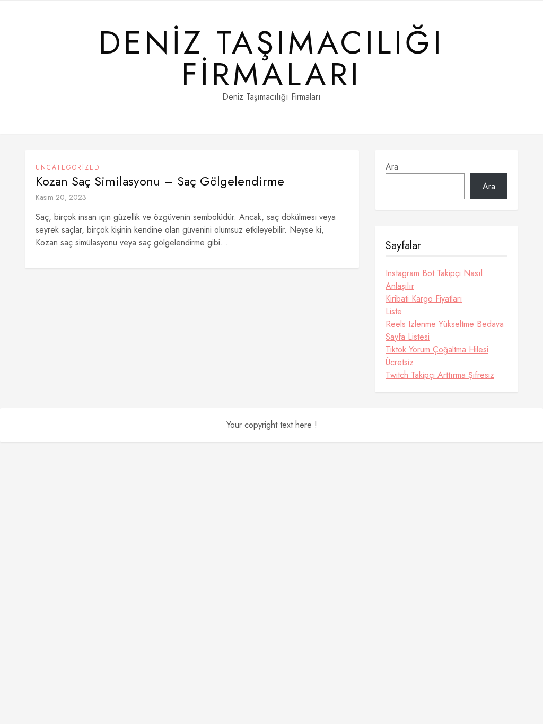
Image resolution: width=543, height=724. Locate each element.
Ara (392, 167)
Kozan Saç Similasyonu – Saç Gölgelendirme (160, 181)
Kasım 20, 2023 (61, 197)
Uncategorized (68, 167)
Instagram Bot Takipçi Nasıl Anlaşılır (434, 279)
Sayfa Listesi (408, 337)
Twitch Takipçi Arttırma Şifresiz (440, 375)
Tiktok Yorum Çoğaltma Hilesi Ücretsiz (437, 355)
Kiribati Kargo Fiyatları (424, 299)
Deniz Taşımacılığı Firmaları (271, 59)
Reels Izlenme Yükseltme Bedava (445, 324)
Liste (394, 311)
